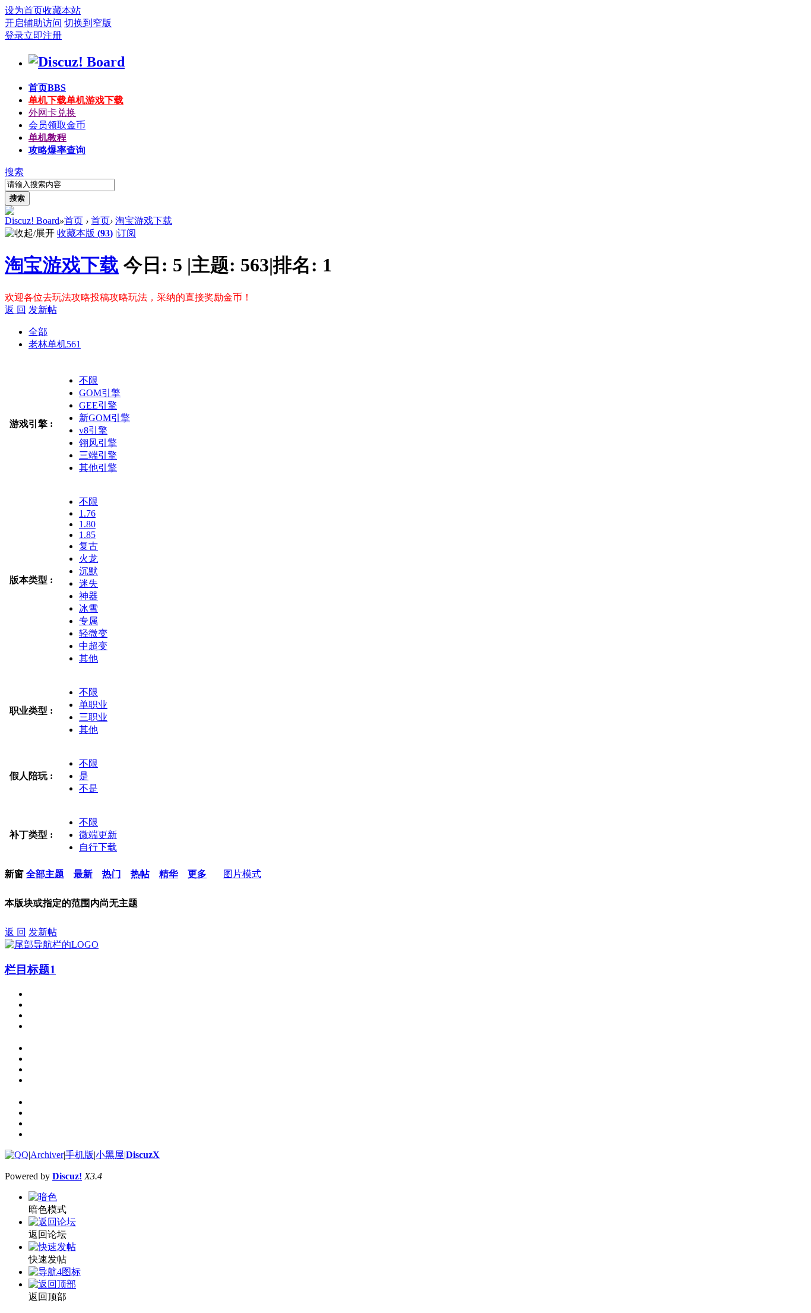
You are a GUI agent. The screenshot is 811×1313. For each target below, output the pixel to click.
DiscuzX (143, 1155)
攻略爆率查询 (56, 150)
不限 (88, 380)
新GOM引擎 (104, 418)
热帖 (140, 874)
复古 (88, 546)
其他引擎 (98, 468)
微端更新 (98, 835)
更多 (197, 874)
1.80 (87, 524)
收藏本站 (62, 10)
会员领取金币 (56, 125)
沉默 (88, 571)
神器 (88, 596)
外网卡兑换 (52, 112)
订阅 (126, 233)
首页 (47, 88)
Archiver (47, 1155)
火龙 (88, 558)
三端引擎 (98, 455)
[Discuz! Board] (76, 61)
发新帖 (42, 310)
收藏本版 (85, 233)
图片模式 (242, 874)
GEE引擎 (98, 405)
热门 (111, 874)
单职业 (93, 705)
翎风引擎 (98, 443)
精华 (168, 874)
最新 (83, 874)
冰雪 (88, 608)
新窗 (14, 874)
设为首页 (24, 10)
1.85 (87, 535)
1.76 (87, 513)
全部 (37, 332)
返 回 (15, 310)
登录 (14, 35)
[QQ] (16, 1155)
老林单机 (54, 344)
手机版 (79, 1155)
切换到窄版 (88, 23)
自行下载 (98, 847)
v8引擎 (93, 430)
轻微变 (93, 633)
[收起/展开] (30, 233)
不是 (88, 788)
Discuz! (67, 1176)
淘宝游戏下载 (143, 221)
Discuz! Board (32, 221)
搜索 (14, 172)
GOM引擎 (100, 393)
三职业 (93, 717)
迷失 (88, 583)
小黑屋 (110, 1155)
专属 (88, 621)
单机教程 (47, 137)
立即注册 (43, 35)
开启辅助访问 (33, 23)
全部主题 (45, 874)
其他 (88, 658)
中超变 (93, 646)
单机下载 (75, 100)
